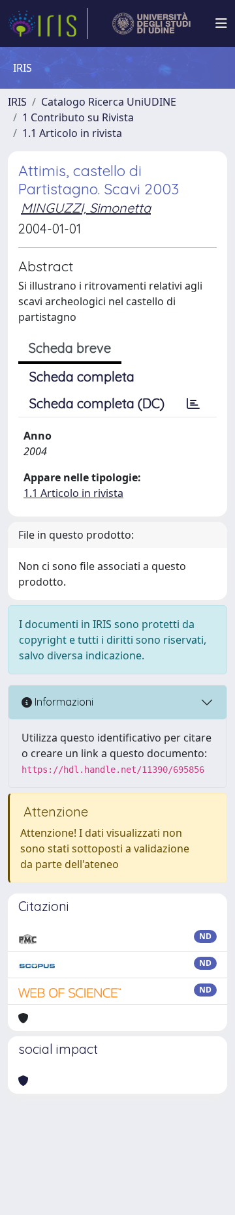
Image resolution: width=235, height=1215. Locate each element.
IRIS (17, 102)
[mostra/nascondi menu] (221, 23)
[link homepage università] (152, 23)
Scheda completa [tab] (81, 376)
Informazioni (62, 701)
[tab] (193, 403)
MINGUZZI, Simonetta (86, 208)
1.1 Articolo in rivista (72, 133)
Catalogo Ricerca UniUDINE (108, 102)
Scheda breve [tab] (70, 348)
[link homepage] (47, 23)
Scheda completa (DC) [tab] (96, 403)
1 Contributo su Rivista (78, 117)
